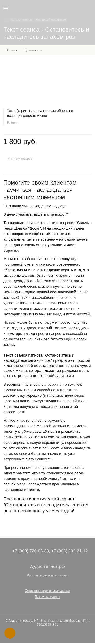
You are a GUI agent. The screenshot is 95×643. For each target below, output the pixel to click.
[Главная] (6, 20)
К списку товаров (20, 158)
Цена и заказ (33, 50)
